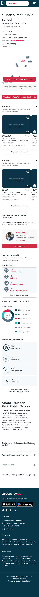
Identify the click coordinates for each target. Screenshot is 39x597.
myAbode (18, 499)
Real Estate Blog (8, 556)
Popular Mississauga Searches (15, 455)
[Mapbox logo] (7, 82)
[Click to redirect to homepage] (2, 3)
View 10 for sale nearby (19, 152)
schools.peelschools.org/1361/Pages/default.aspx (18, 41)
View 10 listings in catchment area (19, 79)
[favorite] (28, 118)
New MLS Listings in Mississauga (16, 475)
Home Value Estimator (10, 561)
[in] (15, 510)
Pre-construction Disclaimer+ (19, 581)
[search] (17, 3)
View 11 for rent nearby (19, 206)
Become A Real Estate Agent (13, 542)
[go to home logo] (11, 493)
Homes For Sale (23, 563)
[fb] (7, 510)
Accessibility (30, 542)
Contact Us (6, 558)
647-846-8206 (20, 240)
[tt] (3, 510)
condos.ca (5, 540)
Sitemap (29, 544)
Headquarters (25, 540)
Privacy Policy (7, 544)
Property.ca (6, 499)
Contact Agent (19, 246)
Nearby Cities (8, 465)
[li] (11, 510)
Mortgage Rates (9, 563)
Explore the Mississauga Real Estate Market (18, 444)
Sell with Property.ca (24, 556)
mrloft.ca (14, 540)
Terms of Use (19, 544)
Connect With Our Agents (22, 558)
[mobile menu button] (35, 3)
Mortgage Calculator (29, 561)
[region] (19, 68)
